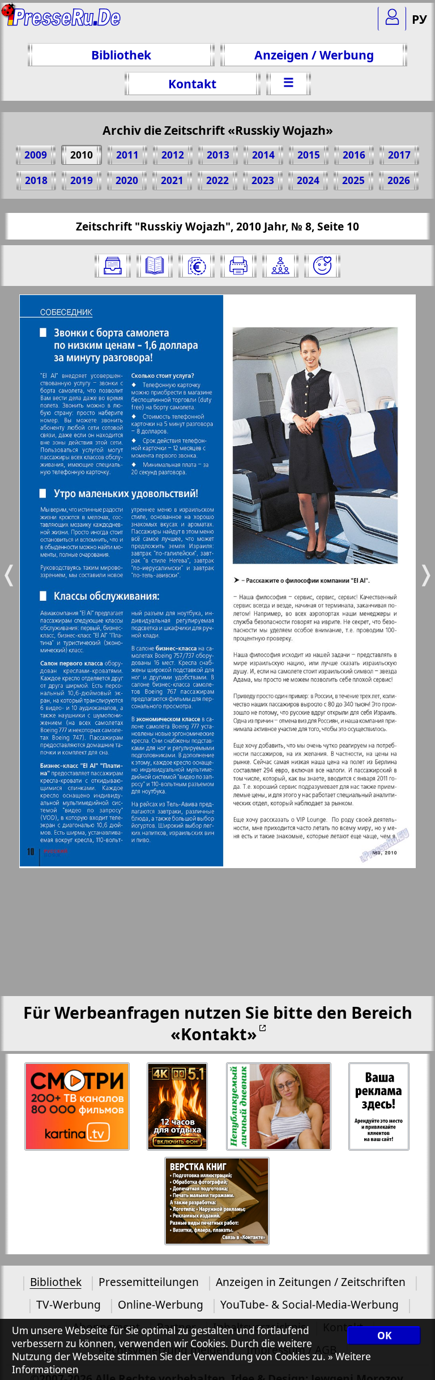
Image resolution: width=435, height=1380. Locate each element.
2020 (127, 180)
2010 (81, 154)
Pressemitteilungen (149, 1281)
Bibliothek (121, 54)
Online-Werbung (160, 1304)
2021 (172, 180)
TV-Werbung (68, 1304)
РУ (419, 19)
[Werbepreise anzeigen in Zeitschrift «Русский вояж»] (196, 265)
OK (384, 1335)
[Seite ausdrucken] (238, 265)
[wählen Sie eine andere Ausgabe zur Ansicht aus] (113, 265)
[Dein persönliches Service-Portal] (392, 19)
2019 (81, 180)
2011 (127, 154)
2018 (36, 180)
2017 (399, 154)
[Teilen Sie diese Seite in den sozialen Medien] (280, 265)
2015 (308, 154)
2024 (308, 180)
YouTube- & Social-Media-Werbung (309, 1304)
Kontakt (192, 83)
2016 (354, 154)
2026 (398, 180)
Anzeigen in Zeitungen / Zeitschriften (311, 1281)
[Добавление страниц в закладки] (322, 265)
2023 (262, 180)
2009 (35, 154)
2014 (263, 154)
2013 (218, 154)
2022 (217, 180)
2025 (353, 180)
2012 (172, 154)
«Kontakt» (213, 1034)
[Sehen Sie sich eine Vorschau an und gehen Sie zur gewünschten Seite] (155, 265)
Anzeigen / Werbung (314, 54)
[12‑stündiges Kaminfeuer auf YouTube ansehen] (178, 1106)
